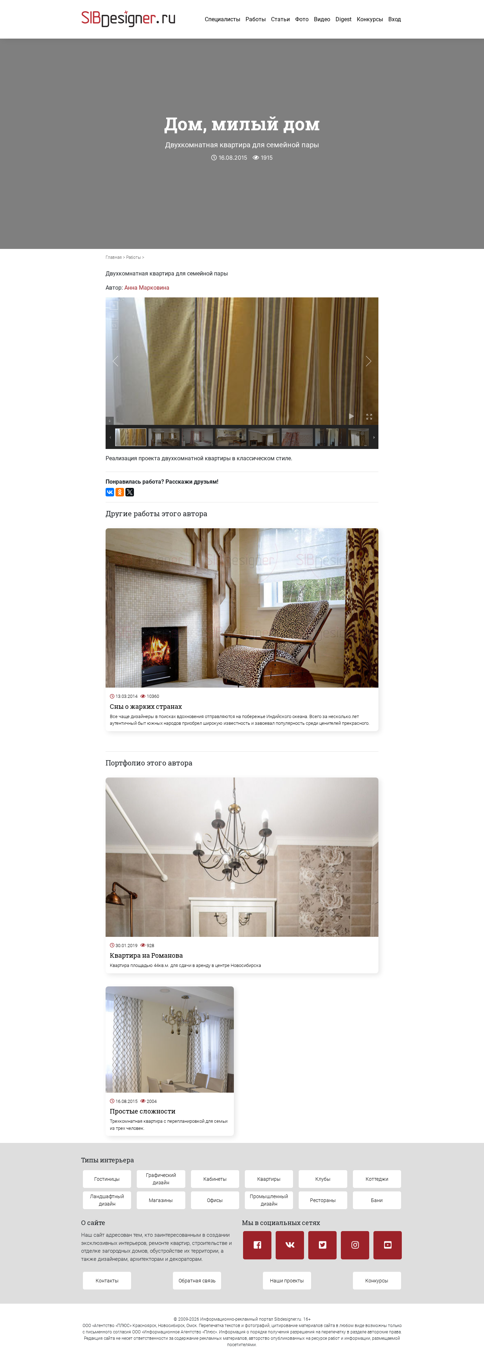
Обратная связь (197, 1280)
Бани (377, 1200)
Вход (394, 19)
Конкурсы (370, 19)
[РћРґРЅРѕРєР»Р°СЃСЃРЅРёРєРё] (120, 492)
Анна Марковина (146, 287)
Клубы (323, 1179)
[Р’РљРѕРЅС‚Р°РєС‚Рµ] (110, 492)
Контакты (107, 1280)
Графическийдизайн (161, 1178)
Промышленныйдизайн (269, 1200)
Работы (256, 19)
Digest (343, 19)
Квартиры (269, 1179)
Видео (322, 19)
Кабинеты (215, 1179)
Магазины (161, 1200)
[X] (129, 492)
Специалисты (222, 19)
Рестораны (323, 1200)
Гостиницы (107, 1179)
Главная (114, 257)
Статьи (280, 19)
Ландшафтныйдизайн (107, 1200)
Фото (302, 19)
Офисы (215, 1200)
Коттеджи (377, 1179)
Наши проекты (287, 1280)
